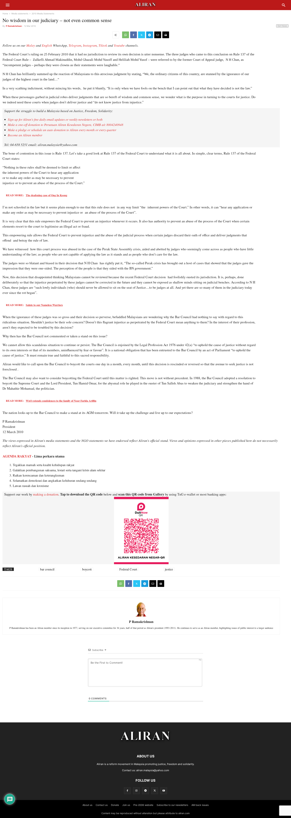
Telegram (75, 45)
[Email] (157, 34)
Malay (30, 45)
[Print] (165, 34)
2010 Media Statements (43, 13)
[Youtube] (163, 790)
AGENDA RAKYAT (17, 456)
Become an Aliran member (25, 135)
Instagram (90, 45)
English (47, 45)
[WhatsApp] (125, 34)
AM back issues (200, 805)
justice (169, 569)
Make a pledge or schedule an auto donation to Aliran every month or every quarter (62, 130)
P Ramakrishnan (14, 26)
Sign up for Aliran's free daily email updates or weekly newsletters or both (55, 119)
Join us (126, 805)
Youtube (119, 45)
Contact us (102, 805)
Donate (115, 805)
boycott (87, 569)
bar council (47, 569)
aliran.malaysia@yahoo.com (152, 770)
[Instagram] (136, 790)
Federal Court (128, 569)
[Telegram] (149, 34)
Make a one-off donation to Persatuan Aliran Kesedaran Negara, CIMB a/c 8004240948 (65, 125)
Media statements (19, 13)
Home (5, 13)
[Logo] (145, 746)
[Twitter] (141, 34)
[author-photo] (141, 616)
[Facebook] (133, 34)
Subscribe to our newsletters (172, 805)
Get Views (282, 26)
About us (87, 805)
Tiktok (103, 45)
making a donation (45, 494)
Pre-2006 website (143, 805)
